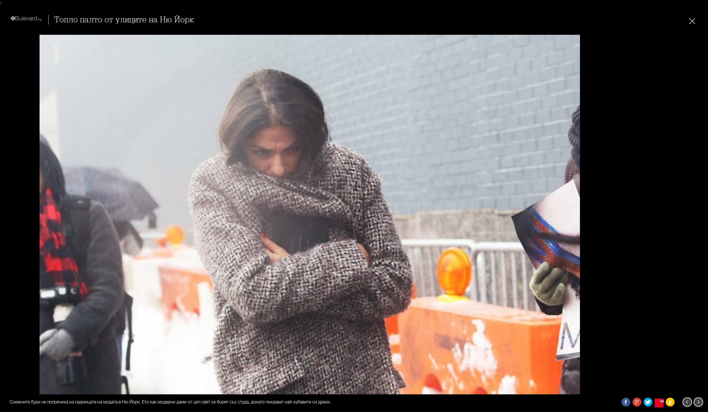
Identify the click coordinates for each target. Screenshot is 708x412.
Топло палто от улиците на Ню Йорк (124, 20)
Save (661, 401)
